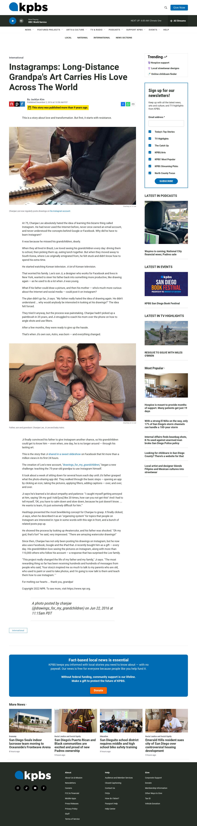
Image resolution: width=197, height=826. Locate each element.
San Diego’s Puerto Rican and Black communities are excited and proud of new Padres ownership (75, 745)
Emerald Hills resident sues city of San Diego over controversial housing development (164, 745)
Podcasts (114, 30)
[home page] (28, 7)
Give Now (179, 7)
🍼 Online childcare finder (162, 74)
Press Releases (71, 803)
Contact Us (110, 788)
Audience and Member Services (119, 778)
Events (153, 30)
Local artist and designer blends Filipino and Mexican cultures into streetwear (164, 469)
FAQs (107, 793)
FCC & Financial (72, 793)
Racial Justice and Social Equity (68, 736)
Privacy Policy (71, 809)
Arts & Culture (75, 30)
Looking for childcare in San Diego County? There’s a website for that (164, 454)
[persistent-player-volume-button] (21, 21)
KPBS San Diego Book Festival (162, 303)
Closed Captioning (113, 783)
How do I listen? (112, 798)
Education (104, 736)
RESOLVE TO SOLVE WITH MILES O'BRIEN (163, 354)
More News (17, 704)
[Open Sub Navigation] (33, 30)
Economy (12, 736)
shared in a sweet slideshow (64, 454)
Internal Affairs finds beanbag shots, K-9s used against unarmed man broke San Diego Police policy (166, 440)
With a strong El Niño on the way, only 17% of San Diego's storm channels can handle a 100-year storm (166, 424)
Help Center (110, 809)
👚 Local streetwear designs (163, 68)
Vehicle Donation (152, 803)
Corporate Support (153, 778)
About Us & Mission (73, 778)
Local (68, 37)
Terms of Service (72, 819)
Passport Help (111, 803)
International (102, 37)
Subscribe (166, 181)
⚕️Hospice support (158, 62)
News (28, 30)
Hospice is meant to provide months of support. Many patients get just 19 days (166, 408)
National (82, 37)
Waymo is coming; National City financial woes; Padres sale (163, 253)
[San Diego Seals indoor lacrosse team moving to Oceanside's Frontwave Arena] (30, 720)
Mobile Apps (70, 798)
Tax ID (148, 798)
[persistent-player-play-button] (12, 20)
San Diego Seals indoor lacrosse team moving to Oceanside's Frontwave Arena (30, 743)
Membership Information (156, 788)
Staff (67, 814)
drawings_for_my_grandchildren (81, 464)
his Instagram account (60, 211)
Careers (68, 788)
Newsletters (70, 783)
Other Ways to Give (153, 793)
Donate (98, 690)
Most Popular (154, 368)
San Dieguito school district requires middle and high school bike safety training (119, 743)
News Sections (124, 37)
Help (166, 30)
